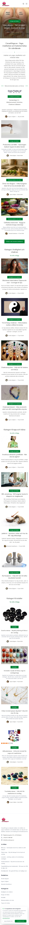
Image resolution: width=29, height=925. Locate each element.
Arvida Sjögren (5, 878)
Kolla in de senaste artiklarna (14, 241)
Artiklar (4, 844)
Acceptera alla (20, 921)
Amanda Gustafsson (6, 884)
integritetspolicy (6, 918)
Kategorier (4, 888)
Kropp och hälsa (14, 21)
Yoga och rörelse (5, 903)
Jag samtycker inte (8, 921)
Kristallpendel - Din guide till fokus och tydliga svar (14, 871)
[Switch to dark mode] (23, 3)
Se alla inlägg (14, 255)
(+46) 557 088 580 (7, 837)
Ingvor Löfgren (5, 881)
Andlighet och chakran (15, 96)
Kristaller (14, 627)
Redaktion (4, 875)
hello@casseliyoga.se (8, 840)
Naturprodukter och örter (14, 180)
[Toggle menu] (26, 3)
